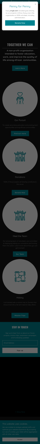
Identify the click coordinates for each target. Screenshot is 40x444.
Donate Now (20, 23)
